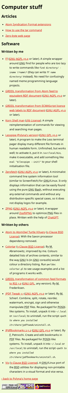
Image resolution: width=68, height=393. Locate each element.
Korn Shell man (14, 120)
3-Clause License (30, 246)
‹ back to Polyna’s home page (19, 378)
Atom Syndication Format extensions (28, 24)
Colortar (10, 246)
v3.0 (18, 58)
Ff (6, 58)
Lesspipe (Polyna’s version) (21, 135)
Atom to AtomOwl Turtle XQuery (25, 232)
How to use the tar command (23, 30)
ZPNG (9, 208)
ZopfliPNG (25, 213)
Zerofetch (11, 172)
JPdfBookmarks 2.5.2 (18, 330)
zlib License (33, 120)
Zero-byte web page (17, 35)
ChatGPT (53, 217)
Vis (7, 362)
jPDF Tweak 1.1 (14, 293)
